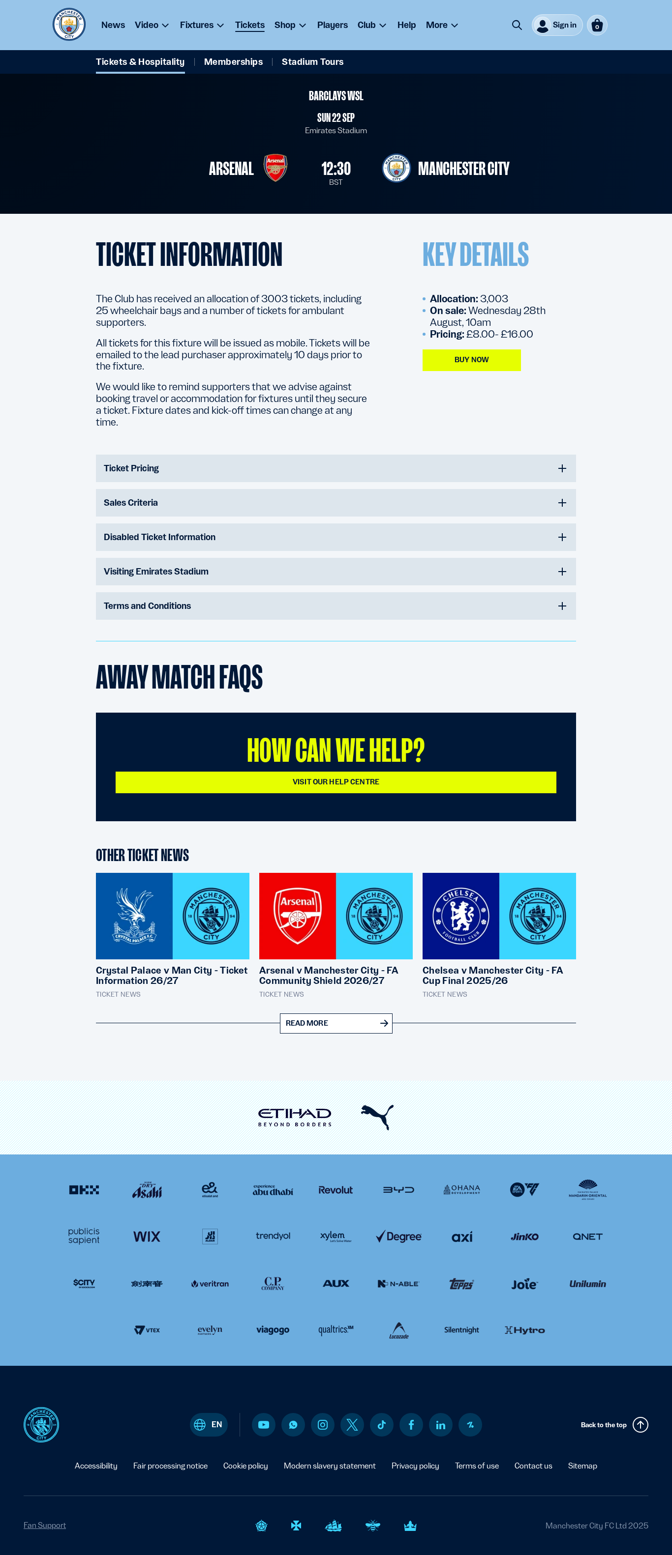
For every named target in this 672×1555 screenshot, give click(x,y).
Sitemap (582, 1466)
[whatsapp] (293, 1425)
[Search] (517, 25)
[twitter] (352, 1425)
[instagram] (323, 1425)
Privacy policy (415, 1466)
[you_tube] (263, 1425)
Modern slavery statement (330, 1466)
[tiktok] (382, 1425)
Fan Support (45, 1525)
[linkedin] (440, 1425)
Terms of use (477, 1466)
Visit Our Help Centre (336, 782)
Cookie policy (245, 1466)
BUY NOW (472, 360)
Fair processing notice (170, 1466)
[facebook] (411, 1425)
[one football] (470, 1425)
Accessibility (96, 1466)
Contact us (533, 1466)
